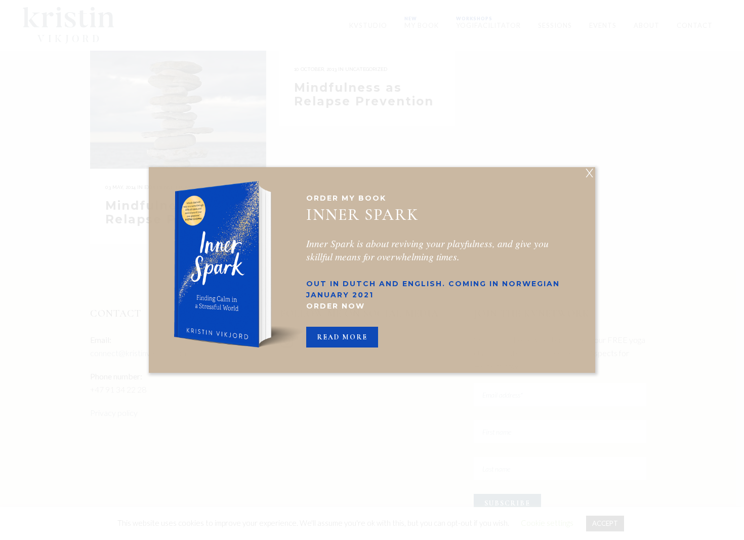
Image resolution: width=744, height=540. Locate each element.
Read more (342, 337)
